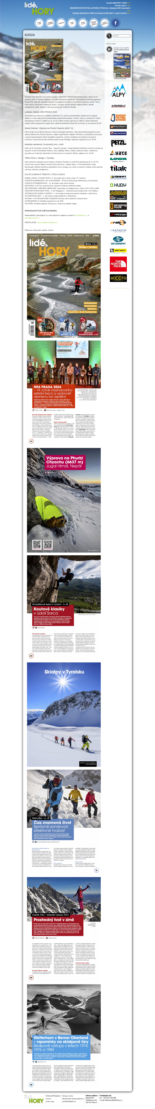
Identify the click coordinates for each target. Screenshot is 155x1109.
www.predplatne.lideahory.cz (47, 222)
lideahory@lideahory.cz (113, 1100)
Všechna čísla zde (120, 78)
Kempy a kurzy (67, 1096)
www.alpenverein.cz (32, 218)
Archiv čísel (50, 1101)
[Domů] (44, 9)
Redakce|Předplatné (53, 1096)
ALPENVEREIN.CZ (69, 1101)
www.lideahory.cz (81, 215)
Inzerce (48, 1099)
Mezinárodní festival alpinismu (73, 1099)
